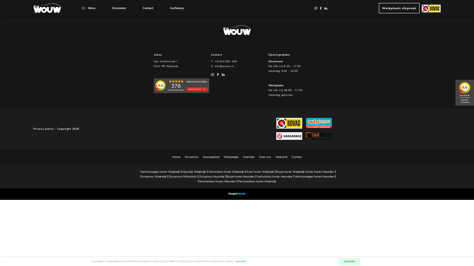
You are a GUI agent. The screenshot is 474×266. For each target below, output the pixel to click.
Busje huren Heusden (240, 177)
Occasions (119, 8)
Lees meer (240, 261)
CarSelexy (177, 8)
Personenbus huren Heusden (217, 181)
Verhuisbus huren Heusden (274, 177)
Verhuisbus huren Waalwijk (226, 172)
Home (176, 157)
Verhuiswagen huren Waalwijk (160, 172)
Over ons (265, 157)
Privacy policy (43, 129)
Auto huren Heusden (320, 172)
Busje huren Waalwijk (290, 172)
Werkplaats (231, 157)
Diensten (249, 157)
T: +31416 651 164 (224, 61)
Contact (148, 8)
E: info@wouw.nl (222, 66)
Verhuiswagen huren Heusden (314, 177)
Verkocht (281, 157)
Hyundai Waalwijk (194, 172)
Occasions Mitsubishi (183, 177)
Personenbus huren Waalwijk (257, 181)
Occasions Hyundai (211, 177)
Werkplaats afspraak (399, 8)
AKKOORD (349, 261)
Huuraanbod (211, 157)
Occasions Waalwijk (153, 177)
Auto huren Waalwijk (260, 172)
